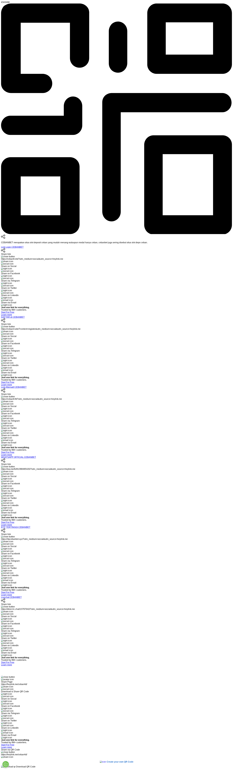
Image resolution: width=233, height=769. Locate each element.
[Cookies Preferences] (5, 764)
